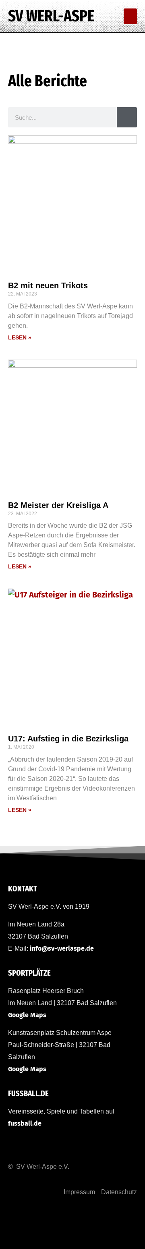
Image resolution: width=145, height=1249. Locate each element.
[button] (130, 16)
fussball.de (24, 1123)
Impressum (79, 1192)
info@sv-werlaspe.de (62, 948)
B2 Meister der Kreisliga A (58, 505)
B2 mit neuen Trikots (48, 285)
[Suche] (127, 117)
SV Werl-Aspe (51, 16)
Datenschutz (119, 1192)
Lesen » (19, 337)
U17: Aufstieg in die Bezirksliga (68, 738)
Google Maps (27, 1015)
